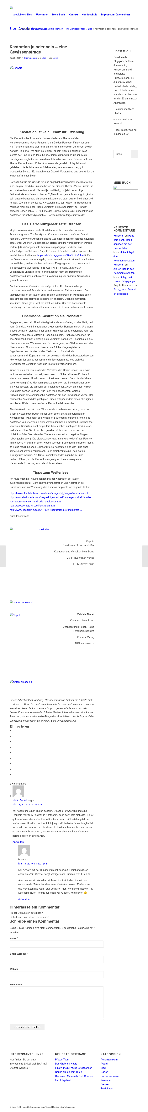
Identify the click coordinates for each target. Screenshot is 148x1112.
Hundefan (119, 235)
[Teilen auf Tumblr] (14, 758)
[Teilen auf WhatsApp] (14, 742)
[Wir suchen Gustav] (3, 556)
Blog (44, 57)
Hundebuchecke (110, 1076)
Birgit (55, 57)
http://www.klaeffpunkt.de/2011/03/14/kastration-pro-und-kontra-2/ (46, 509)
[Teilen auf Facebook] (14, 731)
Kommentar (17, 984)
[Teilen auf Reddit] (14, 769)
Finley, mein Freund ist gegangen (73, 1068)
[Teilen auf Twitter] (14, 736)
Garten (104, 1072)
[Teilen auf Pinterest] (14, 747)
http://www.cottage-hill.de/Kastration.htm (32, 505)
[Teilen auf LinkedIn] (14, 753)
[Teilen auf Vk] (14, 764)
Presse (104, 1084)
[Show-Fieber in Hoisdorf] (145, 556)
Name (14, 938)
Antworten (18, 842)
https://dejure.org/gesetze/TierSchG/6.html (61, 255)
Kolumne (105, 1080)
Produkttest (107, 1088)
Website (14, 969)
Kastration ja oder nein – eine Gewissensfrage (38, 49)
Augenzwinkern (109, 1059)
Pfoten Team (62, 1059)
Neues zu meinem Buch (68, 1072)
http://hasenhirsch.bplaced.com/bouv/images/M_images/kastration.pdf (49, 493)
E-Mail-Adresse (19, 953)
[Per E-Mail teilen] (14, 775)
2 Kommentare (30, 57)
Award (104, 1063)
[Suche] (135, 14)
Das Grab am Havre (66, 1063)
